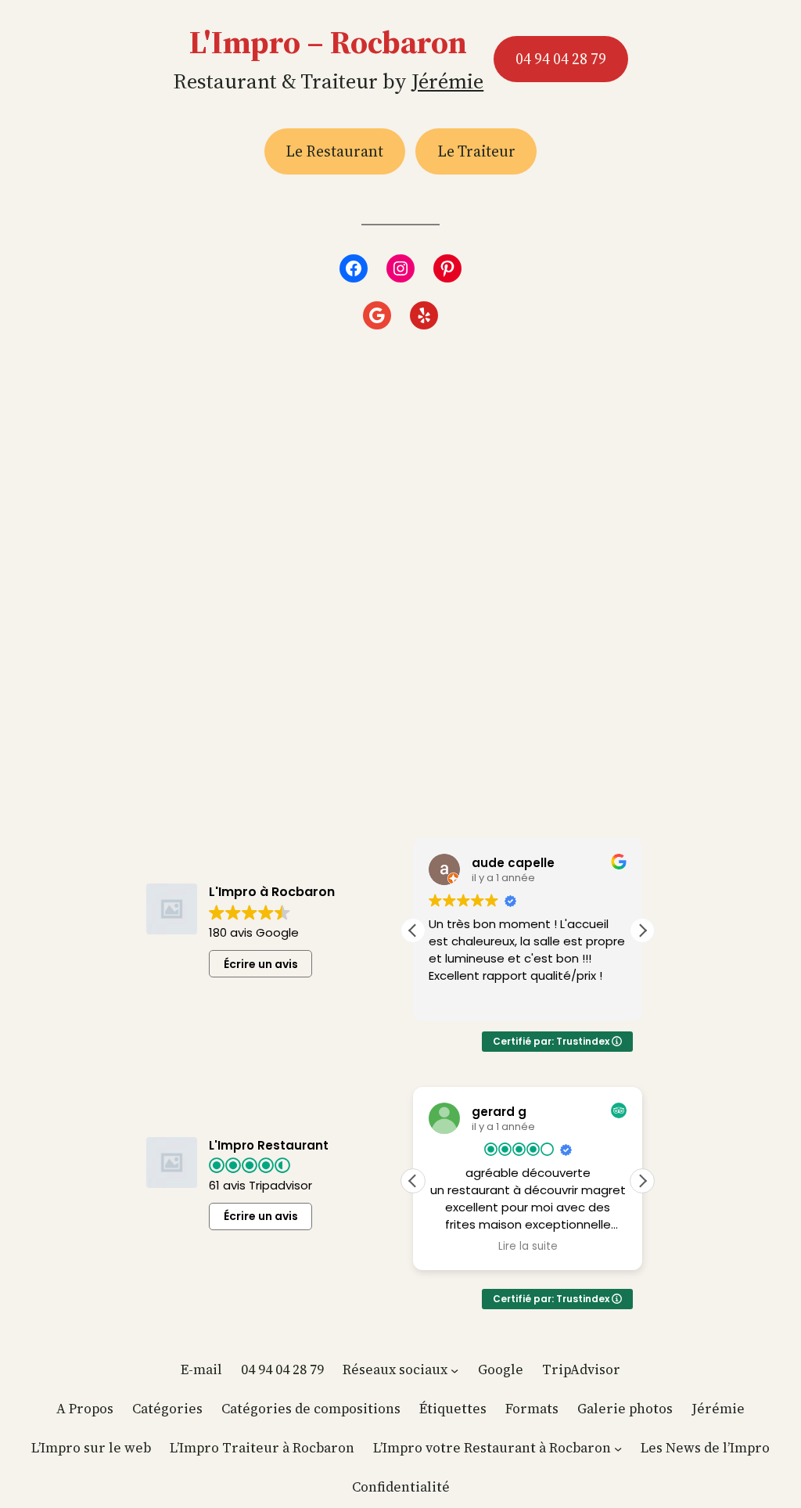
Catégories (167, 1408)
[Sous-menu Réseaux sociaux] (454, 1370)
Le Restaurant (334, 151)
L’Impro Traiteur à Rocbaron (262, 1447)
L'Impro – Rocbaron (328, 42)
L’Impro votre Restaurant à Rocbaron (492, 1447)
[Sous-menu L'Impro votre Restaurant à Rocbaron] (618, 1448)
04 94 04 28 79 (560, 59)
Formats (532, 1408)
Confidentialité (401, 1486)
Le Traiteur (476, 151)
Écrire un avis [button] (261, 964)
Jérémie (447, 81)
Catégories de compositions (310, 1408)
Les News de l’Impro (705, 1447)
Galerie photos (625, 1408)
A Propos (84, 1408)
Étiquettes (453, 1408)
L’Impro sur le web (91, 1447)
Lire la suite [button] (528, 1247)
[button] (642, 930)
